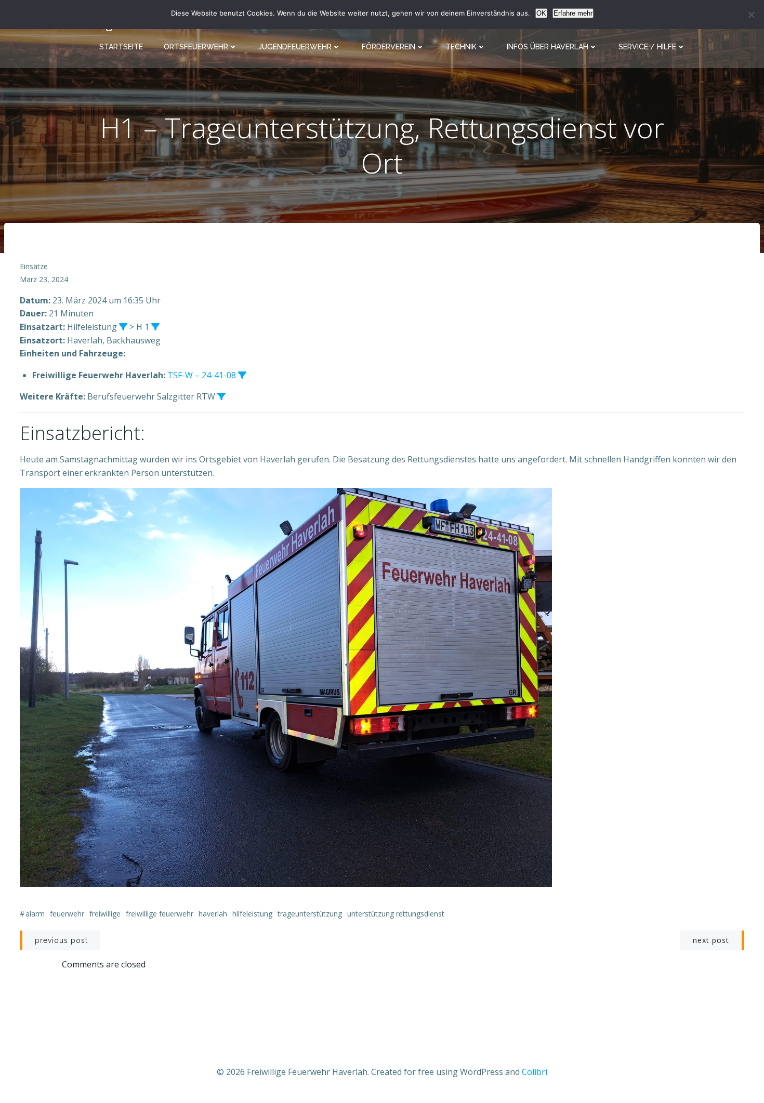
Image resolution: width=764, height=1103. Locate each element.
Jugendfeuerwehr (295, 47)
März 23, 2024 (44, 279)
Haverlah (213, 914)
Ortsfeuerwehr (196, 47)
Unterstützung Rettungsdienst (395, 914)
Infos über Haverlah (547, 47)
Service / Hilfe (647, 47)
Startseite (121, 47)
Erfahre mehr (573, 13)
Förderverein (388, 47)
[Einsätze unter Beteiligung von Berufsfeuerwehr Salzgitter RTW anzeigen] (221, 396)
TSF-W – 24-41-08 (201, 375)
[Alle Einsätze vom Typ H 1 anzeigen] (155, 327)
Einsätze (34, 266)
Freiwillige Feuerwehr (159, 914)
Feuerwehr (67, 914)
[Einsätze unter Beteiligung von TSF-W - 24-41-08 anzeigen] (242, 375)
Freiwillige (105, 914)
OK (541, 13)
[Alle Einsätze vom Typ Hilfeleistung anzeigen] (123, 327)
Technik (461, 47)
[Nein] (751, 14)
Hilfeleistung (252, 914)
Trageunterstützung (310, 914)
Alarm (35, 914)
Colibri (534, 1072)
